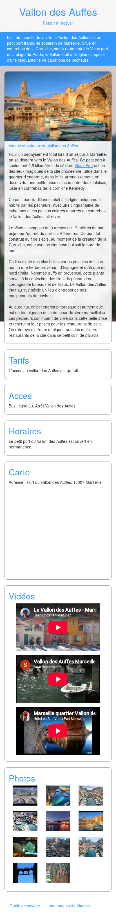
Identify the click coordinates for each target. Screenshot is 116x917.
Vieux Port (84, 165)
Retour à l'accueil (58, 23)
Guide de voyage (25, 906)
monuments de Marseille (71, 906)
